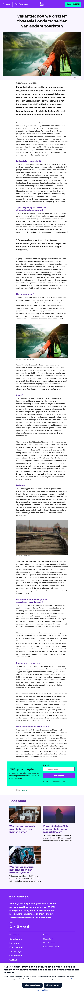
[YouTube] (24, 926)
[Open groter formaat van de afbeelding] (42, 341)
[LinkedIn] (17, 926)
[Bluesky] (21, 926)
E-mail (46, 765)
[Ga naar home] (42, 4)
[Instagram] (10, 926)
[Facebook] (28, 926)
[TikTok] (14, 926)
